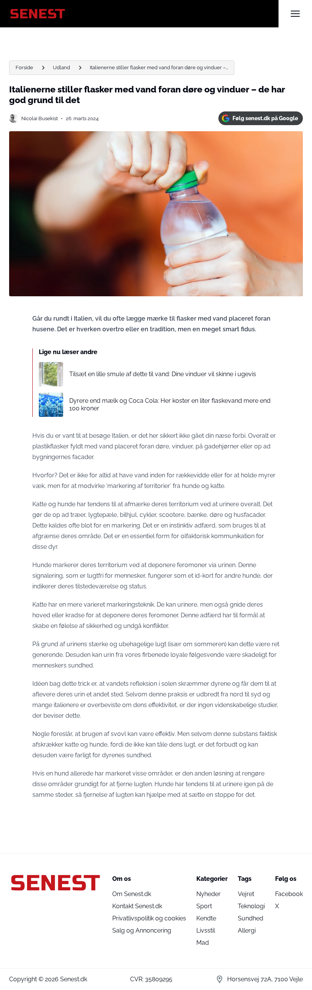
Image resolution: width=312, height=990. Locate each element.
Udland (61, 67)
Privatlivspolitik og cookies (149, 918)
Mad (202, 942)
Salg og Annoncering (141, 930)
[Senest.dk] (144, 13)
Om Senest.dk (131, 894)
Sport (204, 906)
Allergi (247, 930)
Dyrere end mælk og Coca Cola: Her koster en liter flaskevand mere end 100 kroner (170, 404)
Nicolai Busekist (39, 118)
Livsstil (205, 930)
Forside (24, 67)
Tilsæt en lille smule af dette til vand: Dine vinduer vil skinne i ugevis (162, 374)
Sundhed (250, 918)
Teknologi (251, 906)
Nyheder (208, 894)
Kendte (206, 918)
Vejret (246, 894)
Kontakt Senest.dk (137, 906)
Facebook (289, 894)
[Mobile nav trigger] (295, 13)
